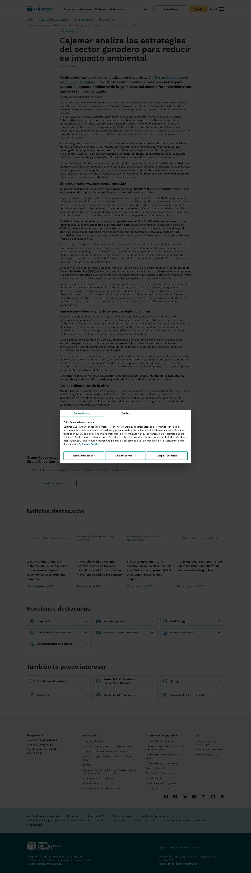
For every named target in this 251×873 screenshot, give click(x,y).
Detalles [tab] (125, 413)
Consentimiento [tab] (82, 413)
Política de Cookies (89, 444)
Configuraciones (123, 455)
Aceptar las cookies (167, 455)
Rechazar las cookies (84, 455)
